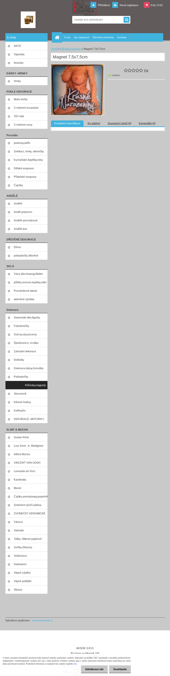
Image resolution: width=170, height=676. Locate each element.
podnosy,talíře (22, 143)
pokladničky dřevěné (26, 255)
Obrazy (18, 589)
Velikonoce (20, 555)
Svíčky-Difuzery (23, 547)
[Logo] (28, 19)
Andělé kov (20, 228)
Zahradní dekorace (25, 351)
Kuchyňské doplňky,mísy (28, 159)
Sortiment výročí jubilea (27, 505)
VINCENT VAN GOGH (27, 462)
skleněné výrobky (24, 299)
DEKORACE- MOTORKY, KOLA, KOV (29, 420)
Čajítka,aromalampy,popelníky (31, 496)
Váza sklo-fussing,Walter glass (28, 275)
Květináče (20, 410)
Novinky (18, 62)
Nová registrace (128, 5)
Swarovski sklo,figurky (27, 317)
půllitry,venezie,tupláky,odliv (30, 282)
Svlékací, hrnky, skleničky (29, 151)
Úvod (54, 48)
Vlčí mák (19, 116)
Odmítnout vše (94, 669)
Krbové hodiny (22, 402)
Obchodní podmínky (103, 37)
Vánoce (18, 522)
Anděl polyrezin (23, 212)
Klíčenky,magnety (35, 385)
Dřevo (17, 247)
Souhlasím (120, 669)
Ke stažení (94, 123)
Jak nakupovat (81, 37)
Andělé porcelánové (26, 220)
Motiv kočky (21, 99)
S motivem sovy (23, 124)
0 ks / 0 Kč (157, 5)
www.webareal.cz (42, 620)
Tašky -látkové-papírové (28, 538)
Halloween (20, 564)
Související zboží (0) (119, 123)
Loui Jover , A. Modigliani (28, 445)
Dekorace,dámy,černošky (28, 368)
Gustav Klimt (21, 437)
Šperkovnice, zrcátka (26, 342)
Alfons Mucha (22, 454)
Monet (17, 488)
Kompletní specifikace (67, 123)
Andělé (18, 203)
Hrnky (17, 81)
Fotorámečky (21, 326)
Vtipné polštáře (23, 581)
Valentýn (19, 530)
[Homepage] (58, 37)
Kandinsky (20, 479)
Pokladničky (21, 376)
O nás (67, 37)
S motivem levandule (26, 107)
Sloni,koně (20, 393)
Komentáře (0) (147, 123)
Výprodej (19, 54)
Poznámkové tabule (25, 290)
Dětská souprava (24, 168)
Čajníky (18, 185)
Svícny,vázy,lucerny (25, 334)
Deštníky (19, 359)
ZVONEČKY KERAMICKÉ (29, 513)
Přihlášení (104, 5)
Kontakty (122, 37)
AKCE (17, 45)
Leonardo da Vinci (24, 471)
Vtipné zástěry (22, 572)
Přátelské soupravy (25, 176)
